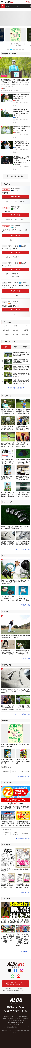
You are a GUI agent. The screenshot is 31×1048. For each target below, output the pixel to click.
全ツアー (8, 6)
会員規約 (25, 1018)
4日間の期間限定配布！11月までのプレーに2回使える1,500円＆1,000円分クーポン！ (23, 823)
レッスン (19, 6)
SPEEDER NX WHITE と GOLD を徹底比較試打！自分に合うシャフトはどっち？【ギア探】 (7, 938)
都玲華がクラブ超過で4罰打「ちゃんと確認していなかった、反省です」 (21, 128)
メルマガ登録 (27, 2)
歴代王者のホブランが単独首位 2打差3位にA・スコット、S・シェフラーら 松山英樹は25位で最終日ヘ (21, 160)
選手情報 (15, 334)
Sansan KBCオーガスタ (9, 249)
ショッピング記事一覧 (22, 549)
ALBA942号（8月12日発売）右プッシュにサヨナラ (7, 478)
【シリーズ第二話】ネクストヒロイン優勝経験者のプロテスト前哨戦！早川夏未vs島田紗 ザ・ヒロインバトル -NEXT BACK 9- (22, 940)
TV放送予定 (25, 330)
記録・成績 (15, 330)
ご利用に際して (18, 1018)
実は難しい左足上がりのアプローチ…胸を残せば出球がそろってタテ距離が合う (15, 636)
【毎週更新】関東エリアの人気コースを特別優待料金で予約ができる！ (7, 823)
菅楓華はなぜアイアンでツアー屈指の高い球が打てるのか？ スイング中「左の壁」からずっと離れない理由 (7, 411)
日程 (15, 326)
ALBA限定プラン (15, 833)
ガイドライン (8, 1020)
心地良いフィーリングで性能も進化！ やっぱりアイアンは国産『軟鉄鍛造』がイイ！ (15, 527)
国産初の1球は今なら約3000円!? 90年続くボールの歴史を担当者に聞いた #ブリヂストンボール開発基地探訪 (23, 478)
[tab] (6, 347)
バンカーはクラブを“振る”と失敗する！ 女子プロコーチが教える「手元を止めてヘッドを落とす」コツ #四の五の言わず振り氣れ (7, 652)
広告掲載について (8, 1016)
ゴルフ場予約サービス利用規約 (15, 1022)
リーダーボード (15, 196)
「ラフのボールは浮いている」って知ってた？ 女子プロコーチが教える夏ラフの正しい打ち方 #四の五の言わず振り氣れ (7, 428)
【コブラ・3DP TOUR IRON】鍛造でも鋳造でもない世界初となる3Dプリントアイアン (23, 543)
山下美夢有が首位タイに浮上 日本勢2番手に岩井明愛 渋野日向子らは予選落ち (21, 361)
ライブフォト (15, 276)
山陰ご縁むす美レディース (10, 306)
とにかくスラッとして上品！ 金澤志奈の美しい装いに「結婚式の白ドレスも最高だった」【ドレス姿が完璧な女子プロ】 (7, 707)
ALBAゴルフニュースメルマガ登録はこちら (17, 983)
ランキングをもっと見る (14, 388)
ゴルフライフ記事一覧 (22, 714)
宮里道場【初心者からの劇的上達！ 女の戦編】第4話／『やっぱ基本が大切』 (23, 885)
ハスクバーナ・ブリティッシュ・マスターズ (15, 231)
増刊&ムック (15, 771)
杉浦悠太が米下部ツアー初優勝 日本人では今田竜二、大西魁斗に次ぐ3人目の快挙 (23, 411)
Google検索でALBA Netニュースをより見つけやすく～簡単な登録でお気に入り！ (7, 461)
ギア (14, 6)
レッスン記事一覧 (23, 659)
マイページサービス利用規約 (16, 1024)
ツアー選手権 (6, 211)
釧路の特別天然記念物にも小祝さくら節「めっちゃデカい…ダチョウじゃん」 (21, 375)
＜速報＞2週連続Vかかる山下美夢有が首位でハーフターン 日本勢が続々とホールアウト (21, 381)
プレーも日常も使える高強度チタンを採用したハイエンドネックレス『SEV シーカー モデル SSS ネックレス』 (8, 543)
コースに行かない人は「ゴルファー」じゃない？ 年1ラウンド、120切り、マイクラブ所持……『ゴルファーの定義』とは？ (23, 707)
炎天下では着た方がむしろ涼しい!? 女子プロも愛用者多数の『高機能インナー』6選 (23, 461)
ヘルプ (19, 1027)
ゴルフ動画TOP (24, 951)
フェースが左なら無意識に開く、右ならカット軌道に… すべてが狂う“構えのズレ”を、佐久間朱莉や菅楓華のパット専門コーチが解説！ (7, 444)
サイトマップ (25, 1027)
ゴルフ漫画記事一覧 (22, 892)
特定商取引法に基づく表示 (19, 1020)
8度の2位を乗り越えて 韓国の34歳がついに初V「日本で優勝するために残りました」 (21, 112)
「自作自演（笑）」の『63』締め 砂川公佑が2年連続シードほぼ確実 (21, 143)
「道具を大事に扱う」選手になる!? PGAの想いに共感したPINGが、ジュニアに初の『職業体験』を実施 (23, 428)
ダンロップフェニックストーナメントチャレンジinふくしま (15, 286)
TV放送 (15, 201)
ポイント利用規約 (6, 1027)
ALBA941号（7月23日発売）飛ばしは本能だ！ (23, 761)
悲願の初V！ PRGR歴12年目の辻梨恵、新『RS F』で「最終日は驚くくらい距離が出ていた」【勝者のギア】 (15, 581)
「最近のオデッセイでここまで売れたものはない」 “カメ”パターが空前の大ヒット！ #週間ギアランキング (7, 598)
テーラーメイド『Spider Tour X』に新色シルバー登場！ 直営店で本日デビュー (23, 598)
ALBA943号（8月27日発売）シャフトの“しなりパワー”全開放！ (15, 745)
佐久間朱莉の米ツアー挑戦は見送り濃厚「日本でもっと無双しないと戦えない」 (15, 81)
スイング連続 (25, 334)
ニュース (22, 201)
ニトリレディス (7, 266)
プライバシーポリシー (8, 1018)
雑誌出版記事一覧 (23, 776)
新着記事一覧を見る (17, 176)
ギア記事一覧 (24, 605)
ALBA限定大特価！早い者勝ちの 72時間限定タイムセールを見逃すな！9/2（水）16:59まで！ (15, 807)
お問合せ (15, 1027)
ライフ (26, 6)
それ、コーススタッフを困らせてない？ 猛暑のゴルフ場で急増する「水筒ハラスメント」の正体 (7, 494)
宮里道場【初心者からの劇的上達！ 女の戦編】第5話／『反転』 (7, 885)
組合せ (8, 201)
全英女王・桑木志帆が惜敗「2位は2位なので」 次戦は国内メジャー (21, 96)
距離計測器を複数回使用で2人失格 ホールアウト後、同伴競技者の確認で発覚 (21, 354)
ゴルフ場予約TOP (5, 833)
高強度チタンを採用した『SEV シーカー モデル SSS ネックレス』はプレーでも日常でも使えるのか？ (15, 691)
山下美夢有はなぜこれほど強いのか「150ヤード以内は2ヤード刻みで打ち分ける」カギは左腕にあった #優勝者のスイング (23, 652)
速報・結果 (6, 330)
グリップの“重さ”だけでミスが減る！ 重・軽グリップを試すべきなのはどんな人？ (23, 444)
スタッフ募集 (17, 1016)
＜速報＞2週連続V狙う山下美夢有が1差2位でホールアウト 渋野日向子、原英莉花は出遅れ (21, 368)
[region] (15, 6)
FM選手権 (5, 193)
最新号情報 (6, 771)
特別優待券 (25, 833)
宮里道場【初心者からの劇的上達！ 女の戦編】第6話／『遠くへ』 (15, 870)
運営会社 (25, 1016)
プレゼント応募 (25, 771)
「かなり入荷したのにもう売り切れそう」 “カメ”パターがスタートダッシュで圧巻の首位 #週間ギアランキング (23, 494)
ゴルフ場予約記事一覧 (22, 838)
